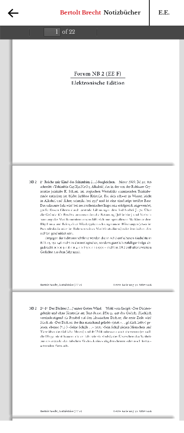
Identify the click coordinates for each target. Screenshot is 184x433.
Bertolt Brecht (80, 12)
